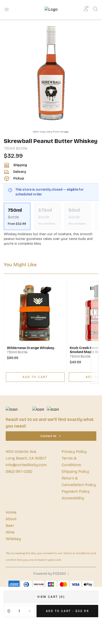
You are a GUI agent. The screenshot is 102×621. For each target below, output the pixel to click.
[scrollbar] (51, 216)
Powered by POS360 (49, 574)
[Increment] (29, 611)
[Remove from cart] (9, 611)
